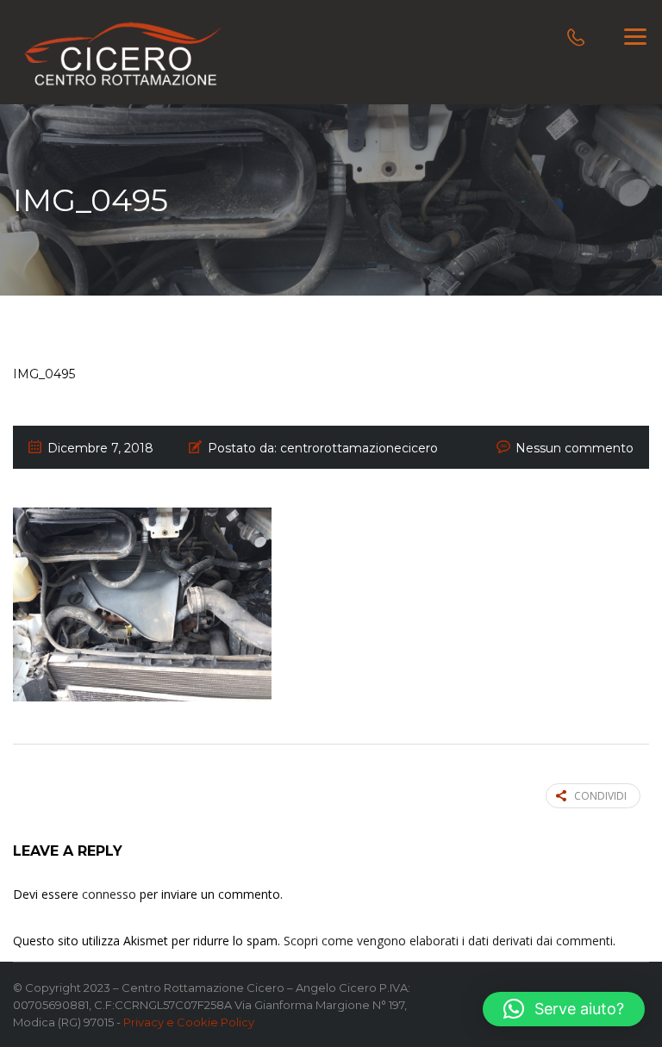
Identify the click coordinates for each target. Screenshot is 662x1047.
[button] (564, 1009)
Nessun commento (574, 448)
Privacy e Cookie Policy (188, 1022)
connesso (109, 894)
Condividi (600, 795)
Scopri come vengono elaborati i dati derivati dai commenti (448, 940)
